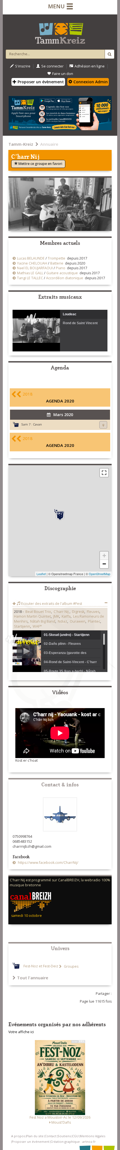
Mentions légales (92, 1136)
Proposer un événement (30, 1141)
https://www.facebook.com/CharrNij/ (47, 862)
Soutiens (64, 1136)
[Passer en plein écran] (104, 473)
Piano (60, 268)
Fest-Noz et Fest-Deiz (40, 966)
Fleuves (93, 611)
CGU (75, 1136)
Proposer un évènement (40, 81)
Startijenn (22, 626)
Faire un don (62, 73)
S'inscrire (22, 66)
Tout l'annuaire (32, 977)
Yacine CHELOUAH (32, 263)
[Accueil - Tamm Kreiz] (60, 31)
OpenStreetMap (99, 574)
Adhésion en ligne (90, 66)
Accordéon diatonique (64, 278)
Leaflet (41, 574)
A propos (18, 1136)
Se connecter (52, 66)
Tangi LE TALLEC (30, 278)
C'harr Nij (61, 611)
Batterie (56, 263)
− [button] (104, 563)
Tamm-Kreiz (20, 144)
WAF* (37, 626)
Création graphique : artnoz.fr (73, 1141)
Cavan (37, 424)
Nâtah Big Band (42, 621)
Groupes (70, 966)
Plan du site (35, 1136)
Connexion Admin (90, 81)
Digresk (78, 611)
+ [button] (104, 555)
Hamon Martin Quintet (32, 616)
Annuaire (49, 144)
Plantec (94, 621)
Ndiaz (62, 621)
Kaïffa (66, 616)
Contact (50, 1136)
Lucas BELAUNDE (31, 258)
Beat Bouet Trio (38, 611)
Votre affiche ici (21, 1032)
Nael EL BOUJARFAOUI (35, 268)
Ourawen (77, 621)
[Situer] (103, 425)
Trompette (56, 258)
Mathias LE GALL (30, 273)
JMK (56, 616)
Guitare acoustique (62, 273)
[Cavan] (60, 515)
